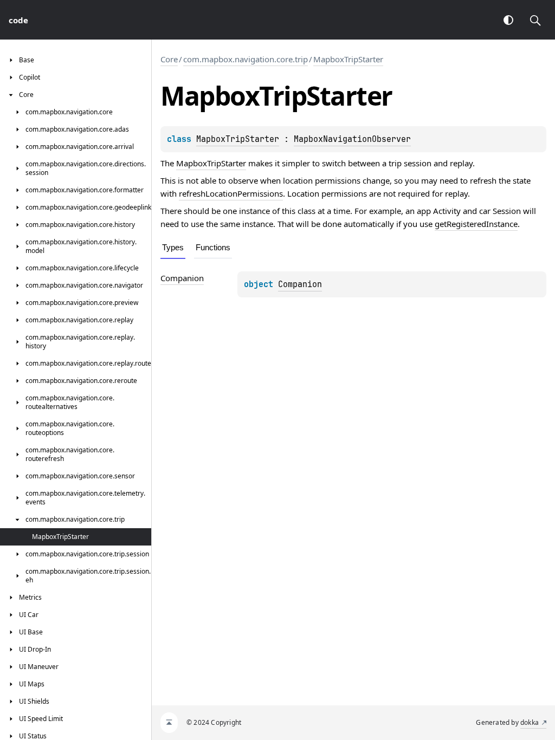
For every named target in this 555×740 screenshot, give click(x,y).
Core (169, 59)
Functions (213, 247)
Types (173, 247)
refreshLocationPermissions (231, 193)
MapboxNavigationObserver (352, 139)
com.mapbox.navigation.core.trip (245, 59)
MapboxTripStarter (348, 59)
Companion (300, 284)
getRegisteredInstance (476, 223)
